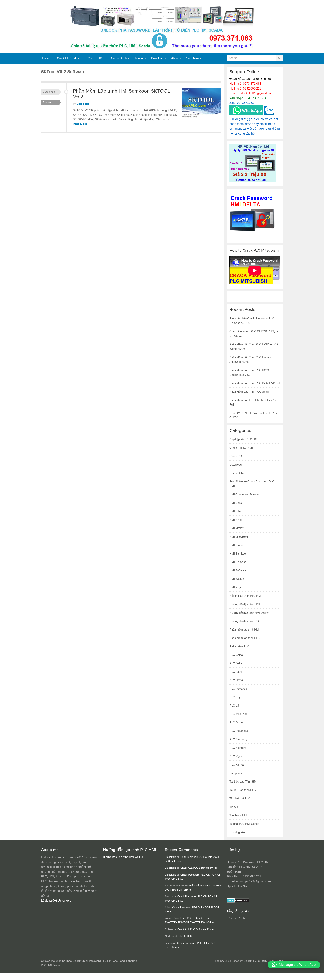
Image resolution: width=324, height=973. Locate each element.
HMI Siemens (238, 562)
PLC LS (234, 705)
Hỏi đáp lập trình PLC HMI (246, 595)
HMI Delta (236, 502)
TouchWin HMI (239, 815)
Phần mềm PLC (239, 646)
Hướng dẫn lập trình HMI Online (249, 612)
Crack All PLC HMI (241, 447)
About (174, 58)
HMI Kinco (236, 519)
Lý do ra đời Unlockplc (56, 900)
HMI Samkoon (238, 553)
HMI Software (238, 570)
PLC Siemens (238, 747)
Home (46, 58)
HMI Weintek (237, 578)
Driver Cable (237, 473)
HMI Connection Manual (244, 494)
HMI (100, 58)
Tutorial (138, 58)
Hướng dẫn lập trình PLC (245, 621)
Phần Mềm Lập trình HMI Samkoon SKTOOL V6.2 (121, 94)
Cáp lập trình (119, 58)
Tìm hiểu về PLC (240, 798)
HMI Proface (237, 545)
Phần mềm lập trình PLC (245, 638)
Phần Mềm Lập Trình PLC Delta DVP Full (255, 383)
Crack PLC (236, 456)
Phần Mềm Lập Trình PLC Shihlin (250, 391)
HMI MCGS (237, 528)
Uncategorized (238, 832)
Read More (80, 124)
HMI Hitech (236, 511)
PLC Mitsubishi (239, 714)
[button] (294, 964)
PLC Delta (236, 663)
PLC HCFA (236, 680)
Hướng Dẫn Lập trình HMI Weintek (123, 857)
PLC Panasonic (239, 730)
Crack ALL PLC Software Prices (199, 867)
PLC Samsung (239, 739)
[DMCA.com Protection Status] (238, 901)
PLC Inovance (238, 688)
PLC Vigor (236, 756)
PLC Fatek (236, 671)
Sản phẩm (192, 58)
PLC (87, 58)
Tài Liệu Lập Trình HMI (243, 781)
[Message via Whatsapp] (246, 114)
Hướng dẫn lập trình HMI (245, 604)
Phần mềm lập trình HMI (245, 629)
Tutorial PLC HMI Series (244, 823)
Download (157, 58)
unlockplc (83, 104)
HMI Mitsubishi (239, 536)
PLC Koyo (236, 697)
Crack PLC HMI (67, 58)
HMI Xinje (236, 587)
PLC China (236, 654)
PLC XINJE (237, 764)
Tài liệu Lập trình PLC (243, 790)
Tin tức (234, 806)
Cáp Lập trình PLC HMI (244, 439)
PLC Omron (237, 722)
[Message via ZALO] (269, 114)
